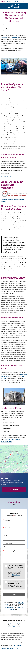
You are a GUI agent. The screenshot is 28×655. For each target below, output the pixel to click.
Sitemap (3, 648)
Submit (14, 594)
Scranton (4, 37)
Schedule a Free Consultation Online (11, 177)
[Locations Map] (14, 459)
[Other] (9, 625)
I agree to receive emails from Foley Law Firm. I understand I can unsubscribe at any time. (15, 584)
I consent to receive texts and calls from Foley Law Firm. (15, 571)
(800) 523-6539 (10, 439)
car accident (14, 24)
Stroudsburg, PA (14, 37)
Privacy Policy (16, 574)
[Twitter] (18, 625)
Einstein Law (17, 645)
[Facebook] (14, 625)
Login (16, 648)
